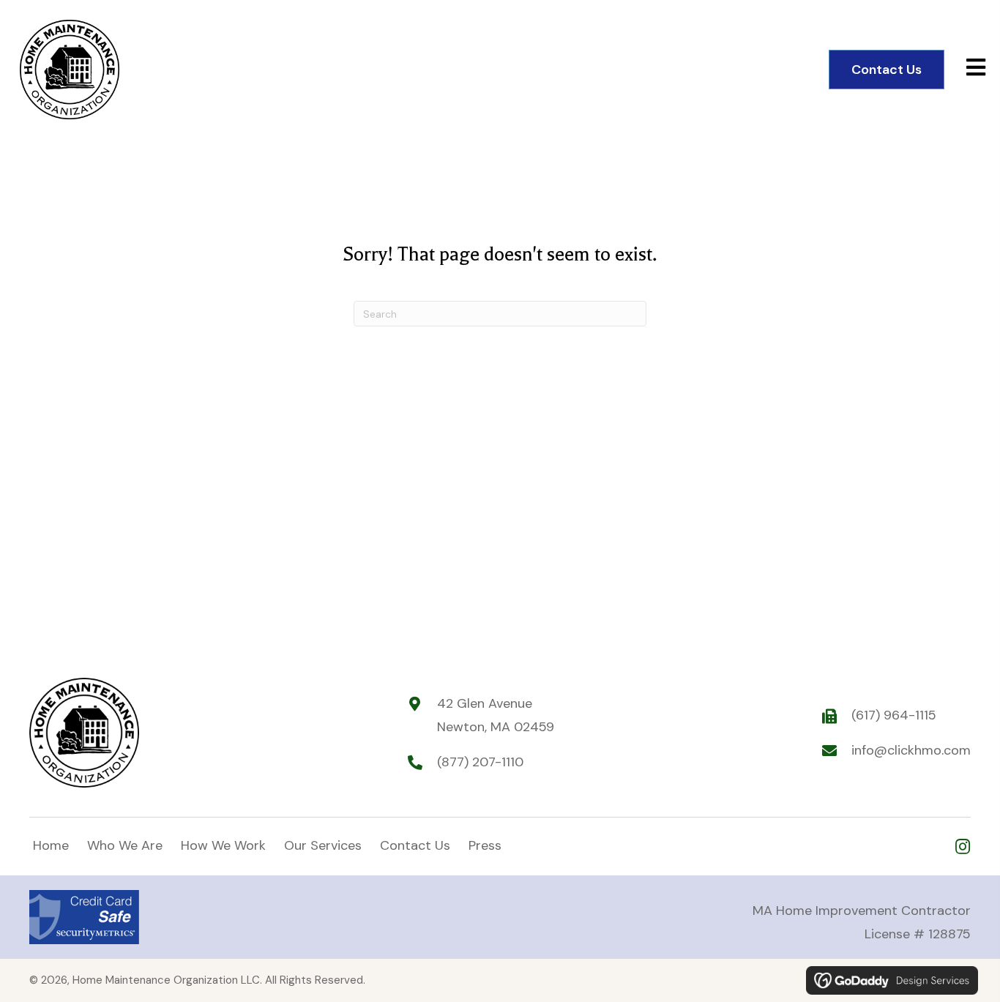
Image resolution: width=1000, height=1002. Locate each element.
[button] (962, 846)
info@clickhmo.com (911, 750)
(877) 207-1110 (480, 762)
